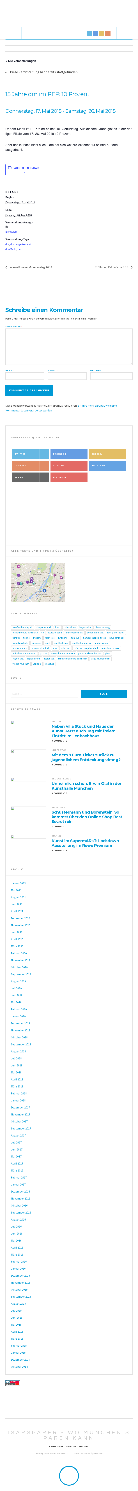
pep (20, 249)
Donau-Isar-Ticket (95, 632)
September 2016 (21, 1212)
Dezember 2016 (20, 1191)
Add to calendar (26, 168)
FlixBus (26, 637)
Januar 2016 (18, 1268)
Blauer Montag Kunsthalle (25, 632)
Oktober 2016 (19, 1205)
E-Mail (53, 370)
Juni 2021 (16, 904)
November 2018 (20, 1030)
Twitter (20, 454)
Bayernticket (85, 627)
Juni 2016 (16, 1233)
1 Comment (59, 827)
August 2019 (18, 981)
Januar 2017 (18, 1184)
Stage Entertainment (100, 658)
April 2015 (17, 1331)
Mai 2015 (16, 1324)
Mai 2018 (16, 1072)
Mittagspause (101, 643)
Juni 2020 (16, 932)
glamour (74, 637)
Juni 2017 (16, 1149)
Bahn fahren (70, 627)
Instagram (98, 466)
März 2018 (17, 1086)
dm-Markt (10, 249)
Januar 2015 (18, 1352)
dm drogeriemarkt (20, 244)
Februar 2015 (19, 1345)
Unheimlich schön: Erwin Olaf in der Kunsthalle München (86, 786)
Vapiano (37, 663)
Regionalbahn (33, 658)
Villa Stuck (49, 663)
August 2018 (18, 1051)
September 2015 (21, 1296)
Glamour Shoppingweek (94, 637)
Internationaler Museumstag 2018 (30, 267)
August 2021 (18, 897)
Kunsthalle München (81, 643)
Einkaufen (11, 231)
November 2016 (20, 1198)
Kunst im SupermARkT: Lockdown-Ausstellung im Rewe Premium (86, 843)
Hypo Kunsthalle (20, 643)
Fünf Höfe (62, 637)
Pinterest (59, 477)
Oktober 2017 (19, 1121)
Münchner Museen (110, 648)
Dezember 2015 (20, 1275)
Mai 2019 (16, 1002)
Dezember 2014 (20, 1359)
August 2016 (18, 1219)
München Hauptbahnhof (86, 648)
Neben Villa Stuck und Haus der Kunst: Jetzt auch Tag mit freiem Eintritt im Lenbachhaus (83, 731)
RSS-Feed (20, 466)
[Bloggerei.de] (69, 1381)
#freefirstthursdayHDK (23, 627)
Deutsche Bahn (55, 632)
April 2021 (17, 911)
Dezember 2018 (20, 1023)
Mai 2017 (16, 1156)
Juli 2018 (16, 1058)
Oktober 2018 (19, 1037)
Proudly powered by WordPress (52, 1453)
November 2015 (20, 1282)
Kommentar (13, 327)
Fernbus (16, 637)
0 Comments (59, 741)
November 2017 (20, 1114)
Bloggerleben (61, 779)
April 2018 (17, 1079)
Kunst (47, 643)
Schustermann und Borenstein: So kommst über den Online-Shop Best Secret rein (87, 817)
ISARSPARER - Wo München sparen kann (69, 1435)
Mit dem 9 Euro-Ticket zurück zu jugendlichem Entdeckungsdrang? (86, 757)
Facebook (59, 454)
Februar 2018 (19, 1093)
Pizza (107, 653)
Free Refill (37, 637)
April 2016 (17, 1247)
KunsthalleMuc (61, 643)
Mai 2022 (16, 890)
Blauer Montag (102, 627)
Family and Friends (115, 632)
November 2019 (20, 960)
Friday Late (49, 637)
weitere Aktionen (79, 144)
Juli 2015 (16, 1310)
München (65, 648)
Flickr (19, 477)
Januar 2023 (18, 883)
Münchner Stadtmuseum (24, 653)
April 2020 (17, 939)
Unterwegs (59, 750)
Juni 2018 (16, 1065)
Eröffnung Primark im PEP (112, 267)
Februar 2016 (19, 1261)
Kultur (56, 722)
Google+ (96, 454)
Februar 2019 (19, 1009)
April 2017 (17, 1163)
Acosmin (98, 1453)
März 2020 (17, 946)
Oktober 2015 (19, 1289)
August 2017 (18, 1135)
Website (95, 370)
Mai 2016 (16, 1240)
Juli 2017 (16, 1142)
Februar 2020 (19, 953)
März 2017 (17, 1170)
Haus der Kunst (116, 637)
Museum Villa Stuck (40, 648)
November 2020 (20, 925)
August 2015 (18, 1303)
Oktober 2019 (19, 967)
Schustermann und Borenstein (72, 658)
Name (9, 370)
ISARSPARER (36, 643)
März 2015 (17, 1338)
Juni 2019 (16, 995)
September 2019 (21, 974)
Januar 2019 (18, 1016)
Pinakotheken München (89, 653)
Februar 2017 (19, 1177)
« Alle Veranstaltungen (20, 61)
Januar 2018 (18, 1100)
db (42, 632)
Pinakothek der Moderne (63, 653)
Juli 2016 (16, 1226)
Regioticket (49, 658)
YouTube (58, 466)
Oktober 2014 (19, 1366)
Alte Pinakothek (43, 627)
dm (7, 244)
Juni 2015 (16, 1317)
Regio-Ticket (18, 658)
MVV (55, 648)
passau (43, 653)
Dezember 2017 (20, 1107)
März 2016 (17, 1254)
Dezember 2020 (20, 918)
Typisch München (21, 663)
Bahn (57, 627)
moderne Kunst (20, 648)
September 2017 (21, 1128)
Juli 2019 (16, 988)
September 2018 (21, 1044)
